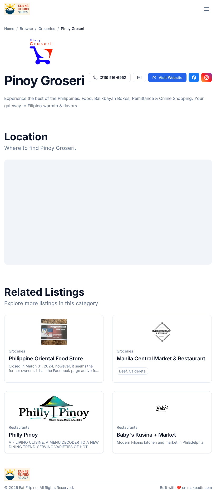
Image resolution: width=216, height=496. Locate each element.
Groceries (46, 28)
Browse (26, 28)
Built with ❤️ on (186, 487)
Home (9, 28)
